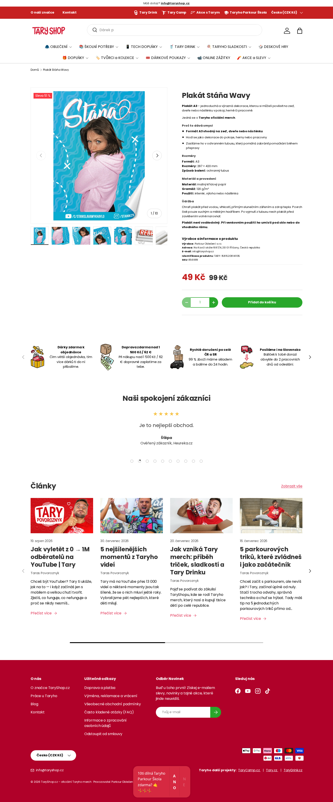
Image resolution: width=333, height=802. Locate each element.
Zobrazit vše (291, 486)
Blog (34, 704)
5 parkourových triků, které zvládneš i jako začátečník (271, 557)
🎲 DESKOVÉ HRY (273, 46)
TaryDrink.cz (293, 770)
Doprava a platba (99, 687)
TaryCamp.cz (249, 770)
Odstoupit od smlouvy (103, 733)
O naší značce (42, 12)
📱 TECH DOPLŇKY (141, 46)
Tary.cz (272, 770)
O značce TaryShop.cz (50, 687)
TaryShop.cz (49, 782)
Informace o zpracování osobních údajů (105, 723)
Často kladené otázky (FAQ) (109, 712)
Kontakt (70, 12)
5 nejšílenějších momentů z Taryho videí (129, 557)
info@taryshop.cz (49, 770)
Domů (35, 69)
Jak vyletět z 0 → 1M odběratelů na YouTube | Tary (60, 557)
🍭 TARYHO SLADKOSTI (227, 46)
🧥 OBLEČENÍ (56, 46)
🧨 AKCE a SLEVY (251, 57)
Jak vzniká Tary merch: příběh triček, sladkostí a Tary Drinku (197, 560)
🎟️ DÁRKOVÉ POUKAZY (166, 57)
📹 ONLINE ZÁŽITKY (213, 57)
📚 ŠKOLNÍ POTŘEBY (96, 46)
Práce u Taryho (44, 695)
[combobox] (174, 29)
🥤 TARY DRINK (182, 46)
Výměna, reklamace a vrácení (110, 695)
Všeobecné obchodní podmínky (112, 704)
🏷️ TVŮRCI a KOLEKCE (115, 57)
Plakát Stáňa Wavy (56, 69)
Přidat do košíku (262, 302)
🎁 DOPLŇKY (73, 57)
